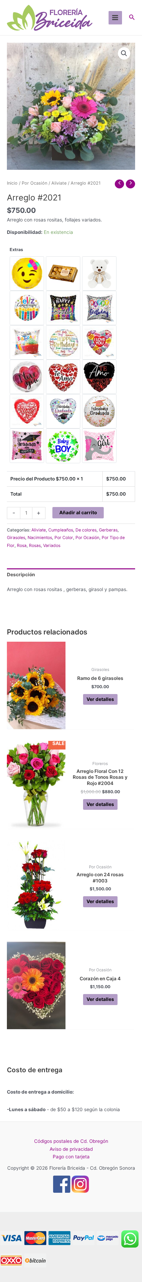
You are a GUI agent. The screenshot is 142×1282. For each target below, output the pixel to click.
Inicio (12, 183)
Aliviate (59, 183)
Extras (16, 249)
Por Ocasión (34, 183)
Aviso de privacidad (71, 1149)
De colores (86, 530)
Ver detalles (100, 699)
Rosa (22, 545)
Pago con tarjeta (71, 1156)
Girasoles (16, 537)
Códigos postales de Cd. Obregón (71, 1141)
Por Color (63, 537)
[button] (124, 53)
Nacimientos (40, 537)
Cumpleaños (60, 530)
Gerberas (108, 530)
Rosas (35, 545)
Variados (51, 545)
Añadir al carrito (78, 512)
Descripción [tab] (21, 574)
